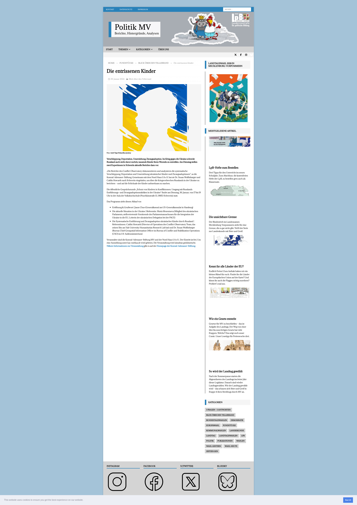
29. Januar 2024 (117, 79)
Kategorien (143, 49)
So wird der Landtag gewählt (226, 371)
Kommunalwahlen (216, 430)
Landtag (210, 436)
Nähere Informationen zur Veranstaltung (125, 246)
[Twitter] (235, 54)
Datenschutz (126, 9)
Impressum (143, 9)
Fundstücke (126, 63)
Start (109, 49)
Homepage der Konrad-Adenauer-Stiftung (176, 246)
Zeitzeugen (212, 451)
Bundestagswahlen (216, 420)
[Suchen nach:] (237, 9)
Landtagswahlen (228, 436)
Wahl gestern (213, 446)
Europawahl (212, 425)
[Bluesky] (251, 54)
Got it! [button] (348, 500)
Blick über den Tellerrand (140, 79)
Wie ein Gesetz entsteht (222, 318)
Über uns (163, 49)
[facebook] (240, 54)
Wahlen (240, 441)
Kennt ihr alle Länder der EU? (226, 266)
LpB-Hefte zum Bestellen (223, 167)
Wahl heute (231, 446)
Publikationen (225, 441)
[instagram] (246, 54)
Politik (210, 441)
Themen (123, 49)
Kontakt (110, 9)
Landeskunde (237, 430)
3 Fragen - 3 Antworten (218, 410)
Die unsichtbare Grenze (223, 217)
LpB (243, 436)
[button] (84, 500)
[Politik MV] (178, 45)
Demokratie (237, 420)
